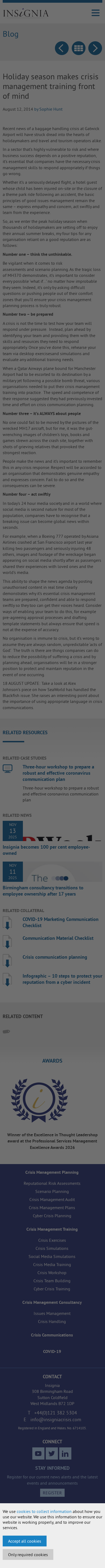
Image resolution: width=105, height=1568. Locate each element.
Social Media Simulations (52, 1256)
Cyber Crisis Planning (52, 1215)
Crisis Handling (52, 1321)
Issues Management (52, 1313)
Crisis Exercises (52, 1240)
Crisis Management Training (52, 1229)
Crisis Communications (52, 1335)
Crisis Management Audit (52, 1199)
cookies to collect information (44, 1511)
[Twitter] (52, 1453)
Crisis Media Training (52, 1264)
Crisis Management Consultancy (52, 1302)
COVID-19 (52, 1351)
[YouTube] (38, 1453)
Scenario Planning (52, 1191)
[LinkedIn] (65, 1453)
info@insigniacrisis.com (55, 1419)
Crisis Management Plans (52, 1207)
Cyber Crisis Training (52, 1288)
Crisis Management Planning (52, 1172)
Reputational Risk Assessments (52, 1183)
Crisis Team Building (52, 1280)
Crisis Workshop (51, 1272)
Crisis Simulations (52, 1248)
